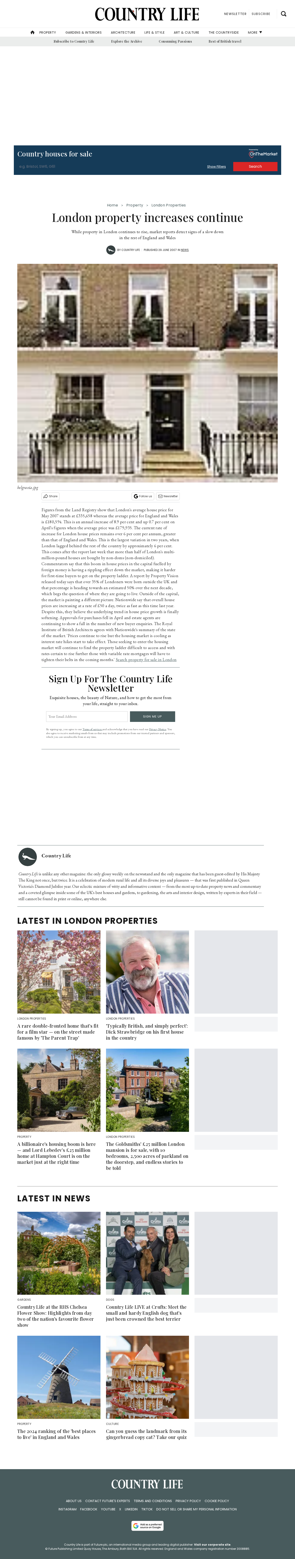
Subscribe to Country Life (74, 41)
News (185, 250)
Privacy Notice (157, 729)
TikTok (147, 1509)
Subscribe (261, 14)
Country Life (130, 250)
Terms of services (92, 729)
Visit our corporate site (212, 1545)
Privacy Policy (188, 1501)
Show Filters (216, 166)
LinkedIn (131, 1509)
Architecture (123, 32)
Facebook (88, 1509)
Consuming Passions (175, 41)
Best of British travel (225, 41)
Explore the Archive (126, 41)
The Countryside (224, 32)
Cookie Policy (217, 1501)
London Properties (168, 205)
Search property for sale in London (146, 659)
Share (53, 496)
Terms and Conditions (153, 1501)
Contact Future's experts (107, 1501)
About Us (74, 1501)
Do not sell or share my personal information (196, 1509)
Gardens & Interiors (83, 32)
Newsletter (171, 496)
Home (112, 205)
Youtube (108, 1509)
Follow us (145, 496)
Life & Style (155, 32)
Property (47, 32)
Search (255, 166)
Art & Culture (186, 32)
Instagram (68, 1509)
